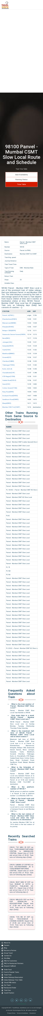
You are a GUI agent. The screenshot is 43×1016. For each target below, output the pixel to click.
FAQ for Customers (10, 961)
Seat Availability (21, 175)
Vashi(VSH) (6, 350)
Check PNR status (9, 982)
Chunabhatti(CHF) (8, 373)
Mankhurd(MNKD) (8, 353)
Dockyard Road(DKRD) (10, 396)
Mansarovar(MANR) (9, 323)
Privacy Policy (11, 1013)
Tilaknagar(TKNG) (8, 365)
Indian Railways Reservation (13, 977)
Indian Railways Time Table (12, 980)
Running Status (22, 180)
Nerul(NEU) (6, 338)
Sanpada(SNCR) (8, 346)
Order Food (7, 969)
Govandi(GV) (6, 357)
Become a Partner (9, 950)
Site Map (6, 958)
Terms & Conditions (22, 1013)
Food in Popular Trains (11, 972)
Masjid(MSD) (6, 403)
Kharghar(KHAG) (8, 327)
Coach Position (8, 993)
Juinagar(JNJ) (7, 342)
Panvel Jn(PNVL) (8, 315)
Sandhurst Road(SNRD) (10, 399)
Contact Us (7, 955)
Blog (5, 948)
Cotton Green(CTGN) (9, 388)
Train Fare (7, 990)
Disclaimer (33, 1013)
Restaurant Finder (9, 988)
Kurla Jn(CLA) (7, 369)
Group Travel (8, 953)
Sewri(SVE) (6, 384)
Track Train (7, 975)
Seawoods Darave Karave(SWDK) (14, 334)
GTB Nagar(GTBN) (8, 376)
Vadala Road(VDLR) (9, 380)
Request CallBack (9, 966)
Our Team (7, 985)
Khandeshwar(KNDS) (9, 319)
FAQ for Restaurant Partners (13, 963)
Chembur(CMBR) (8, 361)
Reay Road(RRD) (8, 392)
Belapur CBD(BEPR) (9, 330)
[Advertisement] (21, 21)
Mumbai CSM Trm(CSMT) (11, 407)
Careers (6, 945)
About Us (6, 943)
